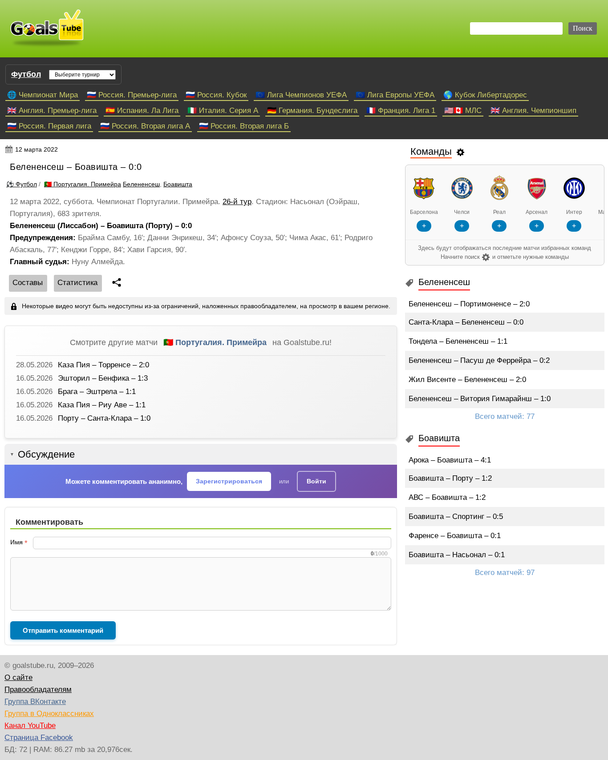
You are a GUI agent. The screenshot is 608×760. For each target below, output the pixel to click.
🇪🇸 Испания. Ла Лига (141, 110)
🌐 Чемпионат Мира (42, 95)
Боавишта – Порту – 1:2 (450, 478)
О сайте (18, 677)
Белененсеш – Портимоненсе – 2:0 (469, 304)
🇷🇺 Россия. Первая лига (49, 126)
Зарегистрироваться (229, 481)
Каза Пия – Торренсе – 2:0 (103, 365)
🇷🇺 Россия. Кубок (216, 95)
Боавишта (177, 184)
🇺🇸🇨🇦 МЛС (463, 110)
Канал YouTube (30, 725)
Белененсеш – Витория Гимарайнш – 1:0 (480, 398)
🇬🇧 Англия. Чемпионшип (533, 110)
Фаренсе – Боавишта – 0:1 (455, 535)
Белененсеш (141, 184)
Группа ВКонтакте (35, 701)
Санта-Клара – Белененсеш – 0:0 (466, 322)
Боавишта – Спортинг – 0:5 (456, 516)
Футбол (26, 74)
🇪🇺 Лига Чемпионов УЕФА (301, 95)
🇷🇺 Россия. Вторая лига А (145, 126)
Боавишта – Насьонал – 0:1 (457, 555)
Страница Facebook (38, 737)
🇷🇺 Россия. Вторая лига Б (244, 126)
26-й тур (237, 201)
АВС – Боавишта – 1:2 (447, 497)
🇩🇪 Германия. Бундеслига (312, 110)
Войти (316, 481)
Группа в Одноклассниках (49, 713)
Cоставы (27, 282)
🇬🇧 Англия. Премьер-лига (52, 110)
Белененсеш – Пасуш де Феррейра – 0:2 (479, 360)
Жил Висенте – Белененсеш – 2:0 (467, 379)
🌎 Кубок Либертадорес (485, 95)
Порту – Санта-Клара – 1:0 (104, 418)
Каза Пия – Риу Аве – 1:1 (102, 405)
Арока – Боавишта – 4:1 (450, 460)
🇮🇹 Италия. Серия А (222, 110)
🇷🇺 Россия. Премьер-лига (132, 95)
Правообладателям (38, 689)
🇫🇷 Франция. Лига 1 (400, 110)
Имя (16, 542)
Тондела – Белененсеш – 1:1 (458, 341)
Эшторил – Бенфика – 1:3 (103, 378)
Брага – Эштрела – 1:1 (97, 391)
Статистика (77, 282)
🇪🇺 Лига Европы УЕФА (395, 95)
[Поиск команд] (461, 151)
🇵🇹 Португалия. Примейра (215, 342)
